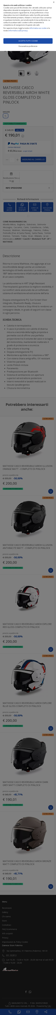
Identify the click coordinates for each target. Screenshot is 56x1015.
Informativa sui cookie (38, 28)
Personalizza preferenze (28, 46)
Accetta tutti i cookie (28, 41)
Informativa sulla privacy (18, 30)
